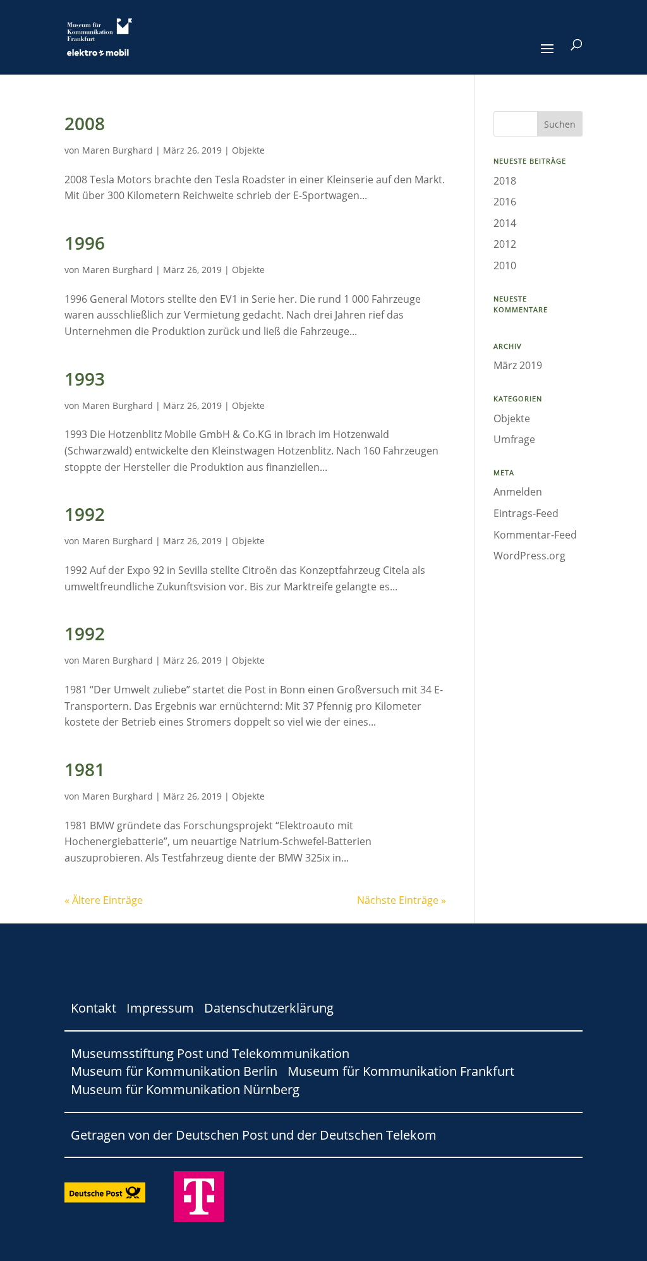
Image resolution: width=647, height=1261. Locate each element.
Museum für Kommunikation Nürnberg (185, 1089)
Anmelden (517, 492)
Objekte (248, 150)
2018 (504, 181)
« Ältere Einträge (103, 900)
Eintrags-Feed (526, 513)
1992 (84, 514)
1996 (84, 243)
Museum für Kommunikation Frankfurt (400, 1071)
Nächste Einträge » (401, 900)
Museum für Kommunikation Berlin (174, 1071)
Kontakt (93, 1007)
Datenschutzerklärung (269, 1007)
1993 (84, 379)
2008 (84, 123)
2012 (504, 244)
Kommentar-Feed (535, 535)
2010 (504, 265)
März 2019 (517, 365)
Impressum (160, 1007)
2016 (504, 202)
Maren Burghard (117, 150)
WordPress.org (529, 556)
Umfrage (514, 439)
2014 (504, 223)
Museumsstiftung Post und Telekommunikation (210, 1053)
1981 (84, 769)
